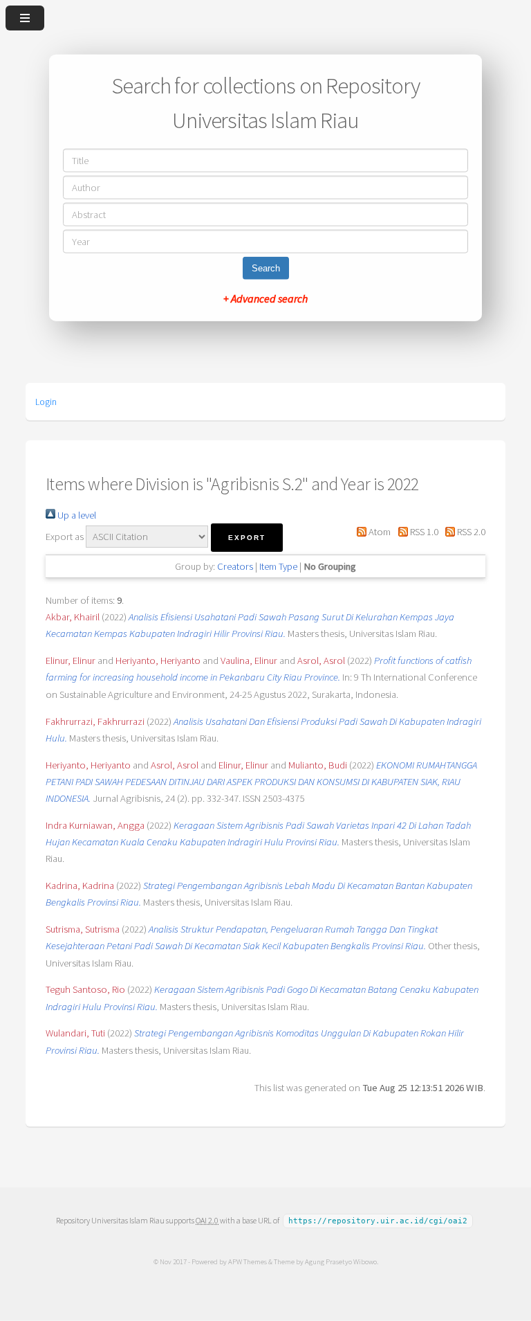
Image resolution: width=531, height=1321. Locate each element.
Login (46, 401)
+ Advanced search (265, 298)
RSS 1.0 (423, 531)
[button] (247, 537)
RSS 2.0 (470, 531)
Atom (378, 531)
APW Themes (247, 1261)
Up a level (75, 515)
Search (266, 267)
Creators (235, 566)
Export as (65, 536)
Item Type (278, 566)
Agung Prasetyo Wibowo (341, 1261)
